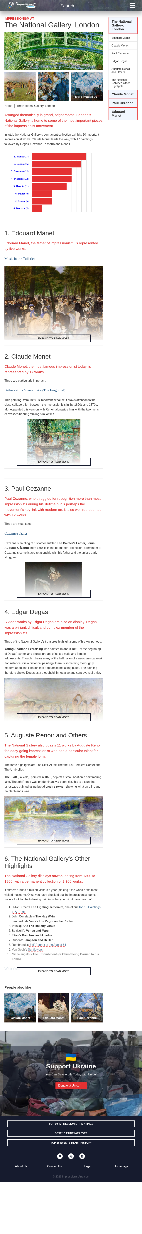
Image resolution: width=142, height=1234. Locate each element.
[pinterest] (71, 1156)
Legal (87, 1166)
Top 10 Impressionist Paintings (71, 1123)
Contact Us (54, 1166)
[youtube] (60, 1156)
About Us (21, 1166)
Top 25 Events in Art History (71, 1142)
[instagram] (82, 1156)
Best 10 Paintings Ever (71, 1133)
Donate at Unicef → (71, 1085)
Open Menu (132, 5)
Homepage (121, 1166)
